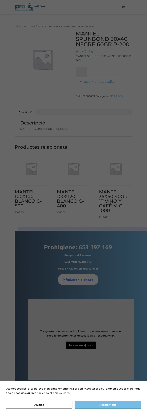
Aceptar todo (108, 404)
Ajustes (39, 404)
